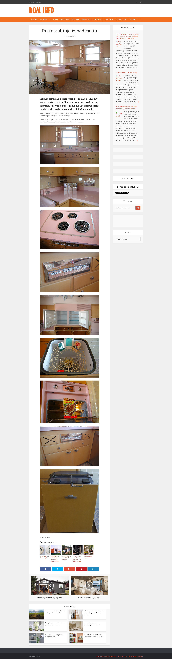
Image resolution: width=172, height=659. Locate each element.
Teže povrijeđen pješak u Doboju (126, 34)
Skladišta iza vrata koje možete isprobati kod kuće (94, 636)
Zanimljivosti (121, 19)
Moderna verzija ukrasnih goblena (44, 557)
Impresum (120, 656)
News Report (45, 19)
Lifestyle (107, 19)
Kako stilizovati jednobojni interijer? (92, 624)
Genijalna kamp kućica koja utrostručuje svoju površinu (55, 558)
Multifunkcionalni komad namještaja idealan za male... (95, 613)
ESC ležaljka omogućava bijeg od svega (54, 636)
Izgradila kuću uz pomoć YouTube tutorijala (66, 558)
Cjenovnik (127, 656)
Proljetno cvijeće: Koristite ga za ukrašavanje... (55, 624)
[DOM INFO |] (41, 10)
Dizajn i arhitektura (61, 19)
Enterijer (75, 19)
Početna (34, 19)
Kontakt (38, 2)
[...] (138, 63)
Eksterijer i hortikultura (91, 19)
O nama (31, 2)
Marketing (134, 656)
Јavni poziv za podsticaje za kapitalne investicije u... (55, 612)
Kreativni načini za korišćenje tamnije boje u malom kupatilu (77, 558)
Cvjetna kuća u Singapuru (88, 557)
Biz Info (132, 19)
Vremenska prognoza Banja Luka (106, 656)
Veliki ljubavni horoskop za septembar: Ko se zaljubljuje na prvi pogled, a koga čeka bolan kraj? (127, 109)
